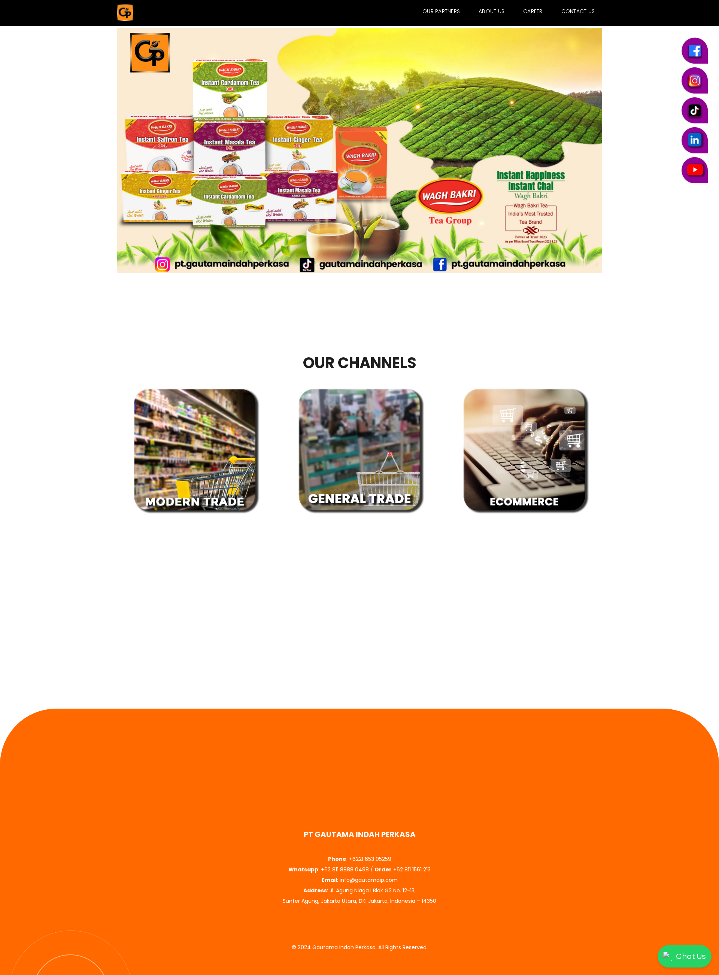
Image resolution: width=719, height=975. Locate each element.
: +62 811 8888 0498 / (340, 869)
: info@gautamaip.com (360, 880)
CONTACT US (578, 11)
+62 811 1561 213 (412, 869)
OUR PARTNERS (441, 11)
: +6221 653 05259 (359, 859)
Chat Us (691, 956)
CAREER (533, 11)
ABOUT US (491, 11)
